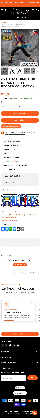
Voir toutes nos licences (9, 220)
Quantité (4, 102)
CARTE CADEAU (21, 17)
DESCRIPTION (8, 182)
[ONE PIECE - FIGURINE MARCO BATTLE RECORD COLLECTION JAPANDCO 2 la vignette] (27, 71)
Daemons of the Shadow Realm (12, 215)
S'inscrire (32, 378)
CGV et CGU (14, 411)
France (19, 393)
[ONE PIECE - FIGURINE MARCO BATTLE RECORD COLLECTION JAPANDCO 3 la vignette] (34, 71)
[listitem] (18, 310)
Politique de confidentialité (29, 411)
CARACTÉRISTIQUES (12, 141)
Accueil (3, 22)
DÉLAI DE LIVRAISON (11, 176)
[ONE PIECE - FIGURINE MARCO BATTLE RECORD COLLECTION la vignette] (4, 71)
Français (19, 387)
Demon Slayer (11, 217)
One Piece (14, 161)
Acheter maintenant (20, 120)
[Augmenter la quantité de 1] (20, 106)
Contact (5, 411)
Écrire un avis (20, 265)
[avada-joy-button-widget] (34, 412)
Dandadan (29, 215)
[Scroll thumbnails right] (37, 71)
